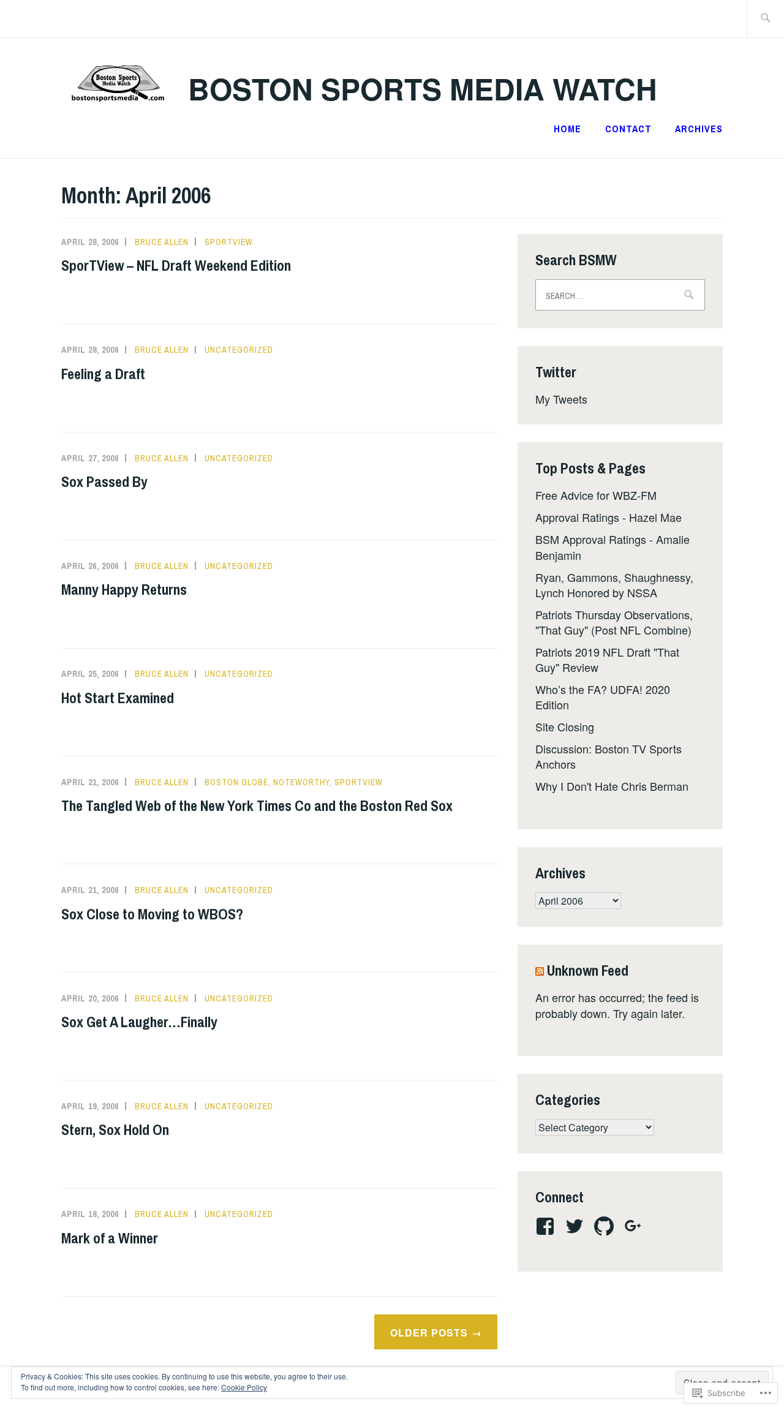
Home (567, 128)
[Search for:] (765, 18)
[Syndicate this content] (539, 970)
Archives (699, 128)
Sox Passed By (104, 481)
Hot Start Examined (117, 697)
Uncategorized (239, 349)
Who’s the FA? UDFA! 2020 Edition (602, 696)
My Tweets (561, 399)
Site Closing (564, 726)
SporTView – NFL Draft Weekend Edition (176, 265)
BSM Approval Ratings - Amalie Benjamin (612, 546)
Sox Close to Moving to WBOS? (152, 914)
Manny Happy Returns (124, 589)
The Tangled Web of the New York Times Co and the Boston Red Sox (257, 805)
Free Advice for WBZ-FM (596, 495)
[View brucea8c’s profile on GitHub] (606, 1226)
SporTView (229, 241)
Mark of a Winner (109, 1238)
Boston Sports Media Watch (422, 88)
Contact (628, 128)
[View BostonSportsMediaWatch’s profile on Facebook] (547, 1226)
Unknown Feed (587, 970)
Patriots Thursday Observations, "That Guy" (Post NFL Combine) (614, 622)
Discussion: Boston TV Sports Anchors (608, 756)
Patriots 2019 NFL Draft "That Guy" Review (607, 659)
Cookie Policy (244, 1387)
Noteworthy (301, 782)
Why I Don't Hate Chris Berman (611, 786)
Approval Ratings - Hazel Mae (608, 517)
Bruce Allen (162, 241)
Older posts (429, 1333)
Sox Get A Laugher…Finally (139, 1021)
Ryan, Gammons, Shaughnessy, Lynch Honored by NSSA (614, 584)
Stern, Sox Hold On (115, 1129)
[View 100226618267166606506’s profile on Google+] (635, 1226)
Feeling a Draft (103, 373)
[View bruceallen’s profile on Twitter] (577, 1226)
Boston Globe (236, 782)
